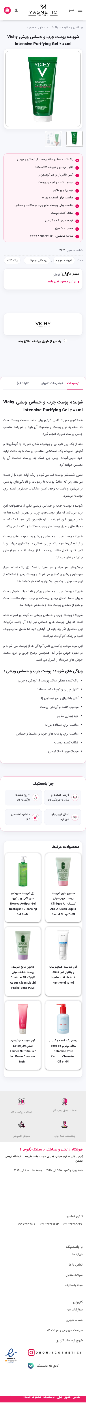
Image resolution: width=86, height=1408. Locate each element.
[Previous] (74, 88)
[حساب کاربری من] (16, 10)
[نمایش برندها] (43, 324)
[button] (80, 10)
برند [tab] (43, 383)
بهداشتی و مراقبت (72, 27)
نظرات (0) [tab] (23, 383)
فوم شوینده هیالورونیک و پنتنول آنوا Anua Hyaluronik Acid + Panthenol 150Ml (63, 975)
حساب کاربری (74, 1320)
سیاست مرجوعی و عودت (67, 1330)
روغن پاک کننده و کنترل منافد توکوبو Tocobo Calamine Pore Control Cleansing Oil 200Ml (63, 1051)
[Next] (9, 88)
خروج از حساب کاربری (69, 1340)
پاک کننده (52, 27)
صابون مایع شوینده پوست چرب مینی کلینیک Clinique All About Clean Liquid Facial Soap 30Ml (63, 904)
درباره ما (77, 1254)
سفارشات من (75, 1309)
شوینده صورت (35, 27)
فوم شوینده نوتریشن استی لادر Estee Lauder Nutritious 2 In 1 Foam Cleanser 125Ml (23, 1051)
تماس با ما (76, 1264)
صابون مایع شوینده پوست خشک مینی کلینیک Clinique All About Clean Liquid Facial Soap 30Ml (23, 977)
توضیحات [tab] (73, 383)
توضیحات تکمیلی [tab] (56, 383)
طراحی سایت (14, 1397)
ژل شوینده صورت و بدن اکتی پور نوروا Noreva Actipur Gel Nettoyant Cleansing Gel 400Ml (23, 904)
